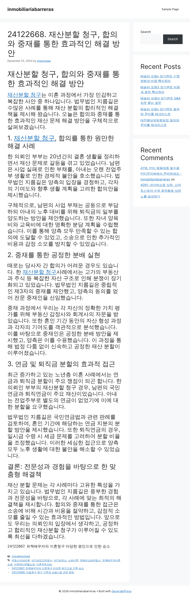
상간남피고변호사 (41, 560)
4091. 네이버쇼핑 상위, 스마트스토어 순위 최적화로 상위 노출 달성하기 (160, 190)
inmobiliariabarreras (30, 9)
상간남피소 (60, 560)
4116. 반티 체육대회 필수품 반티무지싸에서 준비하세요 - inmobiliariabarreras (161, 173)
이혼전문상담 (44, 564)
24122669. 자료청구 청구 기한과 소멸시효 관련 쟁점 (43, 572)
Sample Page (170, 9)
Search (145, 32)
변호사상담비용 (21, 560)
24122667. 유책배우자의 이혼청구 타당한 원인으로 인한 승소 (58, 546)
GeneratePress (122, 591)
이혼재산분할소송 (24, 564)
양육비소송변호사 (90, 560)
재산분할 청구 (24, 94)
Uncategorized (21, 556)
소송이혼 (73, 560)
